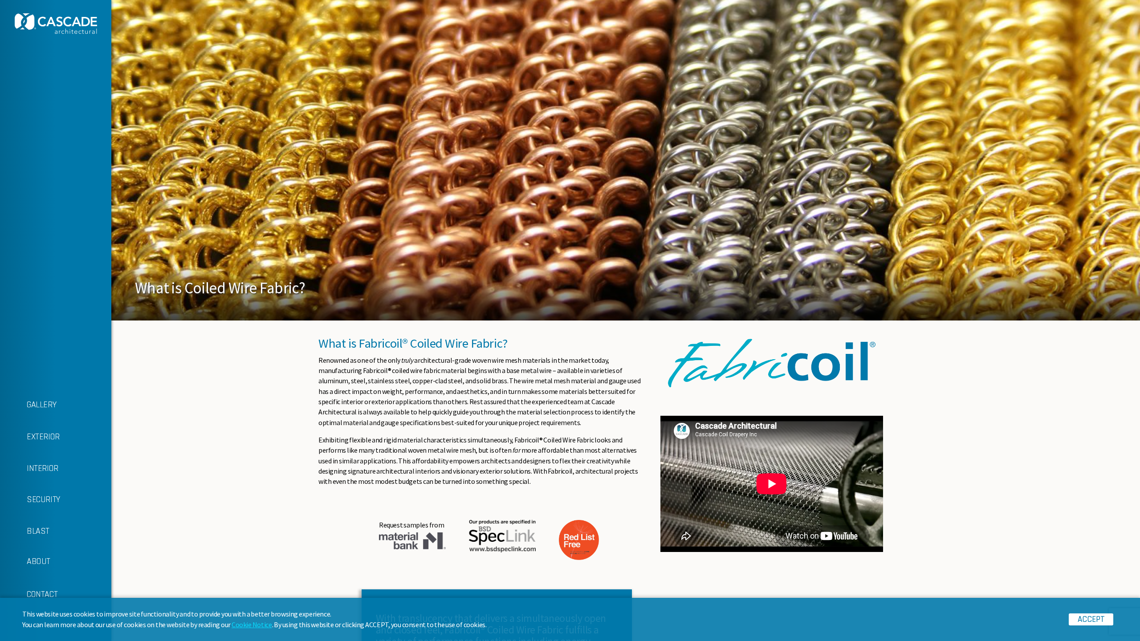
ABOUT (38, 561)
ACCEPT (1091, 619)
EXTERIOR (43, 436)
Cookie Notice (252, 624)
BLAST (38, 531)
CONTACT (42, 594)
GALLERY (41, 404)
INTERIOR (42, 468)
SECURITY (43, 499)
